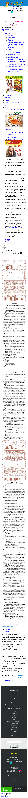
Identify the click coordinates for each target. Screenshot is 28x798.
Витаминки (14, 715)
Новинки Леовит (14, 745)
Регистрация (9, 31)
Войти (3, 31)
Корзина (4, 26)
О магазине (14, 693)
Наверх (14, 790)
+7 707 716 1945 (12, 8)
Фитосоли (14, 725)
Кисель (14, 717)
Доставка (14, 697)
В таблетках (14, 713)
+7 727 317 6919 (12, 758)
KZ (14, 781)
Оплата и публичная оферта (14, 695)
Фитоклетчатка (14, 723)
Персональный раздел (8, 29)
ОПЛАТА (14, 733)
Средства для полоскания (14, 721)
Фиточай (14, 727)
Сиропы (14, 719)
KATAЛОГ (14, 711)
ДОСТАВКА (14, 735)
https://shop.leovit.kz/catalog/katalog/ (13, 227)
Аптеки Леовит (14, 699)
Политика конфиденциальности (14, 705)
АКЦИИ (14, 731)
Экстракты (14, 729)
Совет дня (14, 703)
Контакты (14, 701)
